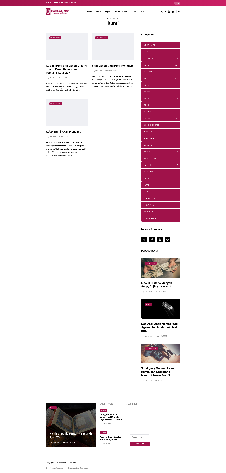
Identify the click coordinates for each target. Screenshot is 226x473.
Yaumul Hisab (121, 11)
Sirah (134, 11)
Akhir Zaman (55, 37)
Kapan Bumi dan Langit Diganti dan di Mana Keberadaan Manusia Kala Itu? (66, 69)
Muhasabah (161, 138)
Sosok (161, 185)
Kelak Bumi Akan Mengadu (63, 131)
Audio (161, 65)
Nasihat (161, 152)
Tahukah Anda (101, 37)
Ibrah (143, 11)
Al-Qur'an (161, 58)
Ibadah (161, 98)
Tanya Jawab (161, 205)
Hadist (161, 92)
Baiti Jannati (161, 72)
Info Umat (161, 112)
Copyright (50, 462)
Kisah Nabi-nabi (161, 125)
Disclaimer (61, 462)
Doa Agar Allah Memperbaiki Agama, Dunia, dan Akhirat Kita (160, 327)
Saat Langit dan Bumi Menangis (112, 65)
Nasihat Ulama (94, 11)
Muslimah (161, 145)
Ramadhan (161, 165)
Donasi (161, 85)
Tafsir (161, 192)
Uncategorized (161, 212)
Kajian (108, 11)
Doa (161, 78)
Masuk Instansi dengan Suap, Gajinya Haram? (156, 284)
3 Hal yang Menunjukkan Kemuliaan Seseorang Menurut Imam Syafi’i (157, 371)
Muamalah (161, 132)
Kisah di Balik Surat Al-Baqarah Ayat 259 (70, 435)
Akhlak (161, 52)
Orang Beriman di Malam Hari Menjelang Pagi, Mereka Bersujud (111, 417)
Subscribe (140, 444)
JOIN (177, 3)
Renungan (161, 172)
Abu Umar (52, 78)
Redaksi (72, 462)
